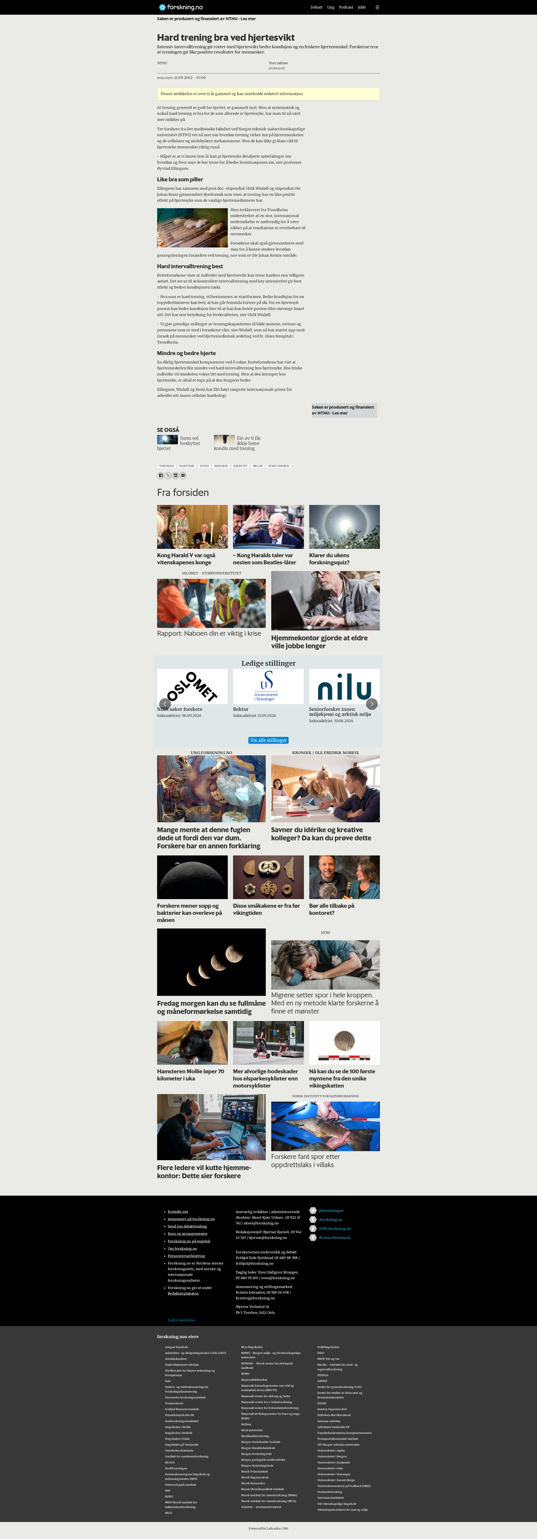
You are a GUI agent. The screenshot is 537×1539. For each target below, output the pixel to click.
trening (166, 466)
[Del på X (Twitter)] (167, 475)
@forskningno (331, 1210)
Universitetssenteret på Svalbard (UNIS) (344, 1486)
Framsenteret (174, 1403)
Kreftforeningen (176, 1468)
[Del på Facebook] (160, 475)
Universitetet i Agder (331, 1450)
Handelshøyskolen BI (179, 1415)
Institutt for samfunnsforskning (187, 1456)
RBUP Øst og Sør (328, 1358)
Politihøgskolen (328, 1347)
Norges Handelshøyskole (258, 1448)
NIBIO (169, 1496)
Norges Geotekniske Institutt (260, 1442)
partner (186, 466)
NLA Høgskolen (252, 1347)
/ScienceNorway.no (335, 1238)
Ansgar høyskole (176, 1347)
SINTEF (322, 1381)
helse (258, 466)
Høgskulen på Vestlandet (182, 1444)
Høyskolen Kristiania (179, 1450)
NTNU (245, 1373)
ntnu (204, 466)
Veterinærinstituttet (330, 1497)
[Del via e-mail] (182, 475)
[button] (165, 704)
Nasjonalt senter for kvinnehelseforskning (270, 1408)
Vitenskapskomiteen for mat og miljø (342, 1509)
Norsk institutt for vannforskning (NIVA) (268, 1501)
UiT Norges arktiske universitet (338, 1444)
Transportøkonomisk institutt (337, 1438)
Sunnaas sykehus (328, 1421)
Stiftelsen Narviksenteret (334, 1415)
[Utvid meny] (377, 7)
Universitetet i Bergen (332, 1456)
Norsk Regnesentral (254, 1477)
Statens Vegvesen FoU (332, 1409)
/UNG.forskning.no (335, 1228)
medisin (221, 466)
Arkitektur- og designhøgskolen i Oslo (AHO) (195, 1353)
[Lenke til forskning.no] (229, 5)
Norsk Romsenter (253, 1483)
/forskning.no (330, 1219)
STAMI (321, 1403)
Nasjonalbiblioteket (254, 1379)
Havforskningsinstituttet (182, 1421)
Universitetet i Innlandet (333, 1462)
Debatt (317, 7)
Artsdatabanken (176, 1358)
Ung (331, 7)
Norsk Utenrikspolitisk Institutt (262, 1489)
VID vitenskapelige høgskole (336, 1503)
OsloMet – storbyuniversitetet (261, 1507)
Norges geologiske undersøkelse (263, 1459)
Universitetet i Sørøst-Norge (336, 1480)
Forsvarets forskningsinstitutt (185, 1397)
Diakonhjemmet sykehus (182, 1364)
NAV (168, 1490)
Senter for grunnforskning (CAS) (339, 1387)
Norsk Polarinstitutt (254, 1471)
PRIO (320, 1353)
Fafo (168, 1381)
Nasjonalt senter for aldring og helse (265, 1396)
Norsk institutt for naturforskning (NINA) (269, 1495)
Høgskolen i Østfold (178, 1432)
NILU (168, 1512)
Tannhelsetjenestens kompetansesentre (344, 1432)
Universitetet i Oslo (330, 1468)
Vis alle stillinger (268, 740)
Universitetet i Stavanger (334, 1474)
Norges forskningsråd (256, 1453)
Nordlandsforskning (255, 1436)
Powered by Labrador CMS (268, 1528)
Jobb (362, 7)
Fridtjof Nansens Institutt (182, 1409)
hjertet (240, 466)
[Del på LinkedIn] (175, 475)
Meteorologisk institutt (180, 1484)
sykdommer (278, 466)
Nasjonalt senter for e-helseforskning (266, 1402)
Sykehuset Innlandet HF (333, 1427)
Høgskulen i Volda (177, 1438)
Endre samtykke (181, 1320)
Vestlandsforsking (329, 1491)
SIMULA (322, 1375)
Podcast (346, 7)
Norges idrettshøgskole (257, 1465)
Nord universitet (252, 1430)
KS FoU (170, 1462)
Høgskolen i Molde (178, 1427)
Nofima (246, 1424)
